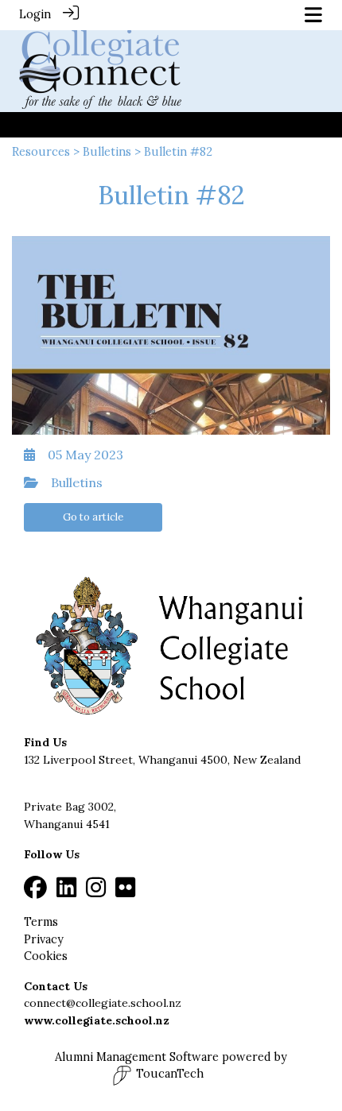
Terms (41, 922)
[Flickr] (125, 892)
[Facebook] (35, 892)
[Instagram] (96, 892)
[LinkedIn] (66, 892)
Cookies (46, 956)
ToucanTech (170, 1073)
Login (35, 14)
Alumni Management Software (137, 1057)
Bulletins (107, 152)
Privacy (44, 939)
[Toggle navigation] (313, 15)
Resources (41, 152)
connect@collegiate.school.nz (102, 1003)
